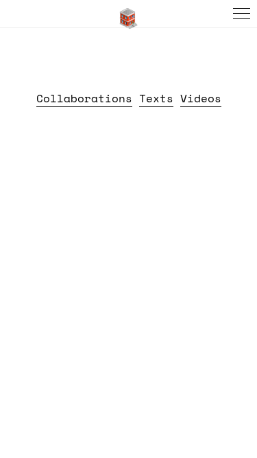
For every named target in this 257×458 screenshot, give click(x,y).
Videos (200, 98)
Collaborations (84, 98)
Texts (156, 98)
